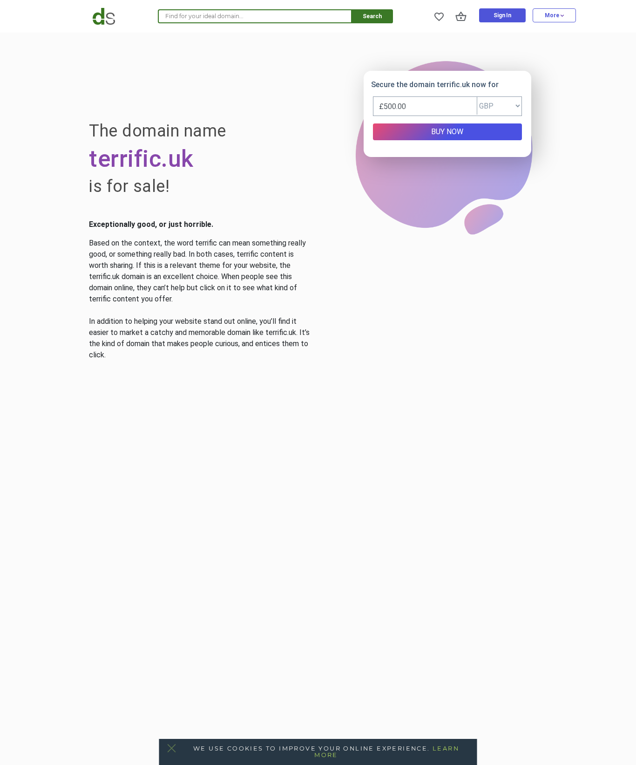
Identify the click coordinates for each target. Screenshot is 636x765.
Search (372, 16)
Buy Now (447, 131)
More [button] (552, 15)
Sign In (502, 15)
